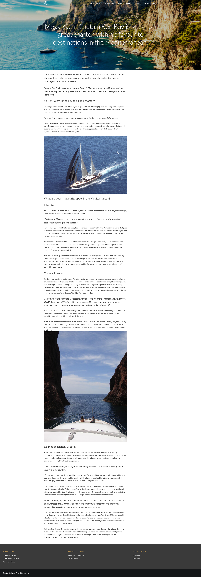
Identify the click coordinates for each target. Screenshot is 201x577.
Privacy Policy (73, 559)
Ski (91, 3)
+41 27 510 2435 (150, 3)
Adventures (109, 3)
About (128, 3)
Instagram (136, 555)
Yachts (98, 3)
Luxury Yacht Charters (11, 559)
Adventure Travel (9, 562)
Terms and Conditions (76, 555)
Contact (137, 3)
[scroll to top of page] (196, 568)
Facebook (136, 559)
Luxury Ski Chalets (9, 555)
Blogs (120, 3)
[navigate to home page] (45, 3)
